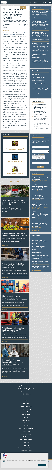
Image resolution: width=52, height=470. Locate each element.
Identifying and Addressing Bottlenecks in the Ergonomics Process (39, 248)
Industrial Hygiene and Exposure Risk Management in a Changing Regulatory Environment (14, 363)
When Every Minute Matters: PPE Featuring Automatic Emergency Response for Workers (40, 188)
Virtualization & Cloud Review (26, 448)
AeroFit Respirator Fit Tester (15, 161)
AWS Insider (26, 403)
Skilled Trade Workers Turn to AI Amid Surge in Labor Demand (40, 12)
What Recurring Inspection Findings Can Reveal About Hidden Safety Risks (13, 330)
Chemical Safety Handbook (39, 77)
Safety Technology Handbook (39, 84)
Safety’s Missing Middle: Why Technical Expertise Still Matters (14, 235)
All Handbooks (36, 96)
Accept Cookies (42, 465)
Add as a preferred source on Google (33, 2)
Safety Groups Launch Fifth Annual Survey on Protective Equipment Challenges (41, 118)
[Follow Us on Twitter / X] (47, 2)
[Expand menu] (50, 2)
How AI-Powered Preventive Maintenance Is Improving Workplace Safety (39, 56)
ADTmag (26, 400)
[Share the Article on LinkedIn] (23, 7)
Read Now (4, 215)
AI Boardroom (26, 398)
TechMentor (26, 437)
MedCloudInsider (26, 420)
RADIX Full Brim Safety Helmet (15, 173)
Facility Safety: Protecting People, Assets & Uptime (40, 178)
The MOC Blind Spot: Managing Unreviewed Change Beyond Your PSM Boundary (40, 257)
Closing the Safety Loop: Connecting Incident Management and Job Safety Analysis (40, 197)
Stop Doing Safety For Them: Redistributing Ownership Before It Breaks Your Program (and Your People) (40, 215)
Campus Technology (26, 409)
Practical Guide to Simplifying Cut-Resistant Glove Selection (40, 267)
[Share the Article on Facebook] (20, 7)
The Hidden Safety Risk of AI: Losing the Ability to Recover (39, 33)
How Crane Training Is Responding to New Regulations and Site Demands (14, 298)
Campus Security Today (26, 406)
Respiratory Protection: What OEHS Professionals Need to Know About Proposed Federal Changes (41, 124)
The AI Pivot (26, 442)
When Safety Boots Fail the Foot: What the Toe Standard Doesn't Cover (13, 266)
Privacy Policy (41, 154)
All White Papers (36, 270)
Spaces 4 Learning (26, 434)
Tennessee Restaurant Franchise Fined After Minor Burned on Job (41, 113)
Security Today (26, 431)
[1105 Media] (26, 394)
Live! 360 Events (26, 414)
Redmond (26, 425)
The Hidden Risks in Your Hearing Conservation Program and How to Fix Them (40, 225)
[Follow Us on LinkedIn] (45, 2)
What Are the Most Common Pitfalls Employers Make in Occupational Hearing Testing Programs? (39, 241)
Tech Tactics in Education (26, 439)
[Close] (46, 454)
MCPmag (26, 417)
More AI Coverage (36, 66)
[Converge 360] (26, 388)
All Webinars (35, 230)
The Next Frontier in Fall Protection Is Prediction (40, 44)
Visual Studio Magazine (26, 450)
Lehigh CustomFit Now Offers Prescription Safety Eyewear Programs (15, 148)
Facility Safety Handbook (38, 80)
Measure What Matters (37, 252)
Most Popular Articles (38, 101)
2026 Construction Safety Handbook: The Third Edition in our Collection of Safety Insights (40, 88)
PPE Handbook (35, 74)
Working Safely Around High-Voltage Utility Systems (39, 205)
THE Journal (26, 445)
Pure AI (26, 423)
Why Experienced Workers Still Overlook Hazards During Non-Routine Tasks (14, 202)
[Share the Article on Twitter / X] (25, 7)
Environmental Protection (26, 412)
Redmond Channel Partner (26, 428)
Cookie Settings (31, 464)
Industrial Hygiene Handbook (39, 93)
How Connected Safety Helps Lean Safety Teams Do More (39, 21)
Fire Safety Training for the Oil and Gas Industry (40, 262)
